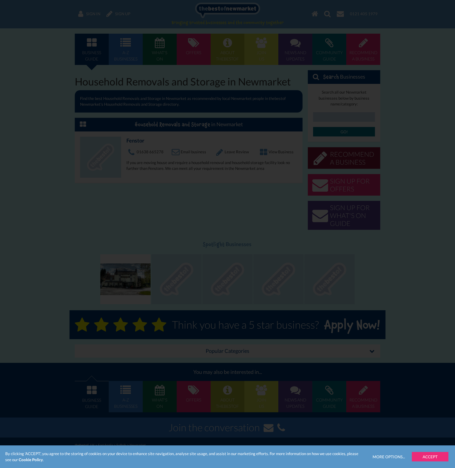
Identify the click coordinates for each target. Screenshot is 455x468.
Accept (430, 456)
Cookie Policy (31, 459)
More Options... (389, 456)
